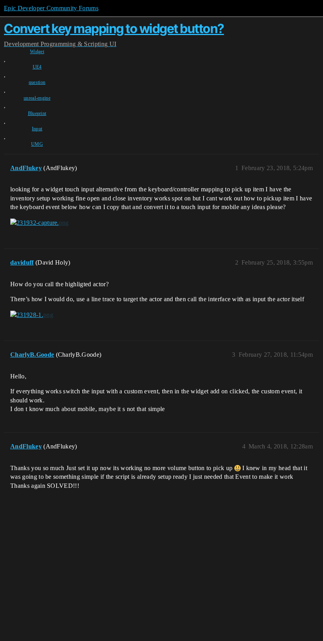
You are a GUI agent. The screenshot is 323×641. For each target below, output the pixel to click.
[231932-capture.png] (39, 223)
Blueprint (37, 113)
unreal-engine (37, 98)
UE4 (37, 67)
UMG (37, 144)
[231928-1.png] (31, 315)
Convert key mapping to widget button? (114, 28)
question (37, 82)
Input (37, 129)
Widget (37, 51)
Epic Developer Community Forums (51, 8)
